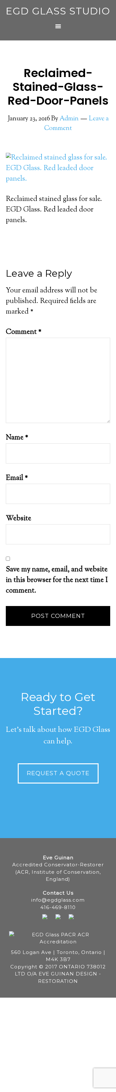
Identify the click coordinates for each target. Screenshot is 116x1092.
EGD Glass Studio (58, 11)
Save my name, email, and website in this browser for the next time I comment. (57, 580)
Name (17, 438)
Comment (24, 332)
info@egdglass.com (58, 900)
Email (17, 478)
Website (18, 519)
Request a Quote (58, 773)
